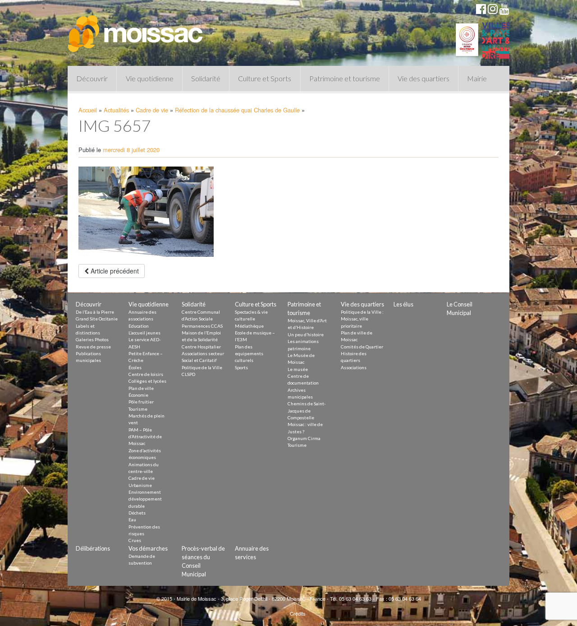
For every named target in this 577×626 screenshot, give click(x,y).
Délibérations (93, 548)
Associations (353, 367)
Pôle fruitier (141, 401)
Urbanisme (140, 485)
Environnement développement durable (145, 499)
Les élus (403, 304)
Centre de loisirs (145, 374)
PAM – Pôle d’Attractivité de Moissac (145, 436)
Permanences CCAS (202, 326)
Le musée (298, 369)
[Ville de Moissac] (136, 29)
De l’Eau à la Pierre (95, 312)
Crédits (298, 613)
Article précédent (114, 270)
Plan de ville (141, 388)
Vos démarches (148, 548)
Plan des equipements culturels (249, 353)
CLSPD (188, 374)
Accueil (87, 110)
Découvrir (92, 78)
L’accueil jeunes (144, 332)
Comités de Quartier (362, 346)
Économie (138, 395)
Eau (132, 519)
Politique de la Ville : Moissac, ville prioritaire (362, 319)
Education (138, 326)
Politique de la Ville (202, 367)
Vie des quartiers (423, 78)
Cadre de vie (152, 110)
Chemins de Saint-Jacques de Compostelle (307, 410)
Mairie (477, 78)
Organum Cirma (304, 438)
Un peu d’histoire (306, 334)
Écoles (135, 367)
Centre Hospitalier (201, 346)
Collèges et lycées (147, 381)
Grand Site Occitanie (97, 318)
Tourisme (137, 409)
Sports (241, 367)
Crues (134, 540)
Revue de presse (93, 346)
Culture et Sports (264, 78)
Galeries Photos (92, 339)
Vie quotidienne (150, 78)
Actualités (116, 110)
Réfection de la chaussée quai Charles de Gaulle (237, 110)
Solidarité (205, 78)
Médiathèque (249, 326)
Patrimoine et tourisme (344, 78)
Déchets (137, 512)
